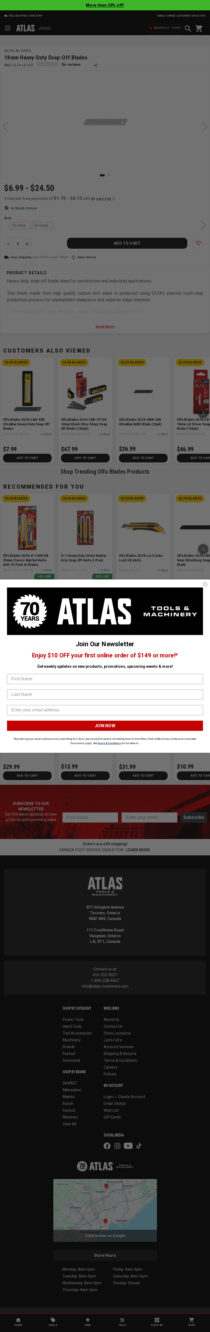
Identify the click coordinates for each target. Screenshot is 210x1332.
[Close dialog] (205, 584)
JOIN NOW (105, 725)
